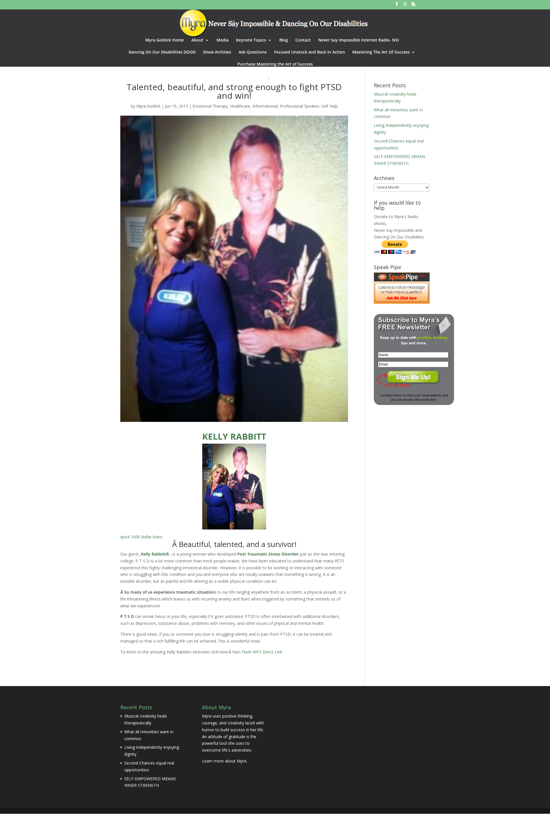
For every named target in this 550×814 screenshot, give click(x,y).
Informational (265, 106)
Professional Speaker (299, 106)
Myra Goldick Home (164, 40)
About (197, 40)
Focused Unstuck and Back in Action (309, 52)
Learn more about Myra (224, 761)
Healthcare (240, 106)
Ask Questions (253, 52)
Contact (303, 40)
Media (223, 40)
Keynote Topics (251, 40)
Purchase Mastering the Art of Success (275, 64)
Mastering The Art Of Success (381, 52)
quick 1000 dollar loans (141, 537)
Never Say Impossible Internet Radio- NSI (358, 40)
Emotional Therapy (210, 106)
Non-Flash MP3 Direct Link (257, 652)
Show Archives (217, 52)
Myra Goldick (148, 106)
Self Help (329, 106)
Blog (283, 40)
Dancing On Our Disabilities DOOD (162, 52)
